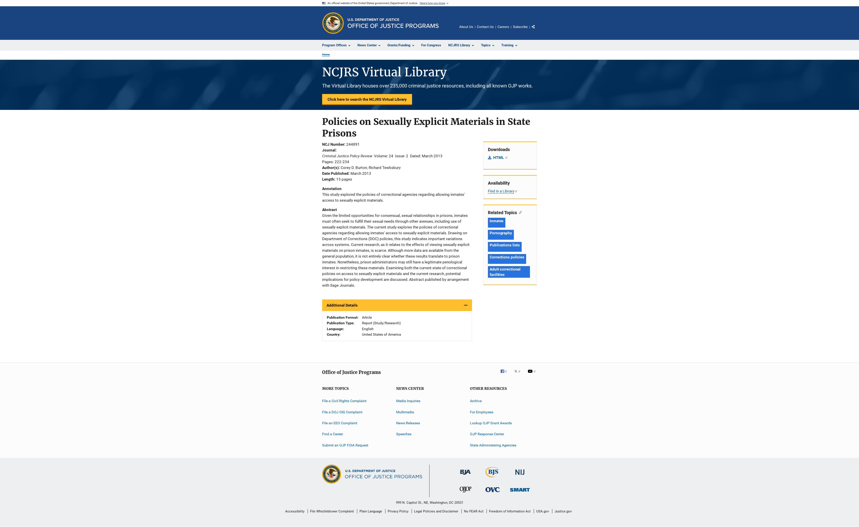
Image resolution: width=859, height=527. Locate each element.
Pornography (501, 233)
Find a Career (332, 434)
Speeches (403, 434)
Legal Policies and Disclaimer (436, 511)
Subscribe (520, 27)
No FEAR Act (473, 511)
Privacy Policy (398, 511)
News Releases (408, 423)
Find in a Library (501, 191)
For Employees (481, 412)
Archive (476, 401)
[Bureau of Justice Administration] (465, 475)
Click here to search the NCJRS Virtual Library (367, 99)
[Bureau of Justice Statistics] (492, 478)
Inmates (497, 221)
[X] (519, 374)
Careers (503, 27)
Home (326, 54)
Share (537, 30)
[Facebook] (505, 374)
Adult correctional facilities (505, 272)
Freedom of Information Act (510, 511)
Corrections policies (507, 257)
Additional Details (342, 305)
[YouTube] (532, 374)
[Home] (393, 23)
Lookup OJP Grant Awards (491, 423)
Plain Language (370, 511)
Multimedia (405, 412)
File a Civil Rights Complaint (344, 401)
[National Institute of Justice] (519, 475)
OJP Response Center (487, 434)
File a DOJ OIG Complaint (342, 412)
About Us (466, 27)
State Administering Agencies (493, 445)
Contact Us (485, 27)
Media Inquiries (408, 401)
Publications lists (505, 245)
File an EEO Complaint (339, 423)
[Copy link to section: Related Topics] (519, 212)
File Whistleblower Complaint (332, 511)
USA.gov (542, 511)
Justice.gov (563, 511)
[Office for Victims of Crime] (492, 493)
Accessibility (294, 511)
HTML (499, 157)
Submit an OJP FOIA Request (345, 445)
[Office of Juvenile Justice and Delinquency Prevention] (465, 493)
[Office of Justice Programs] (333, 23)
